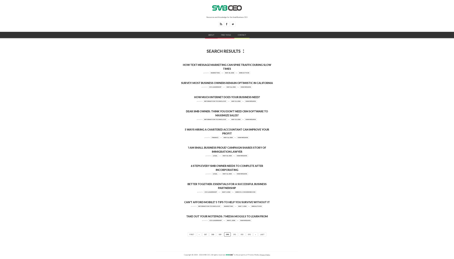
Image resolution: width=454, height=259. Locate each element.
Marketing (215, 73)
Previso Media (253, 255)
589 (220, 234)
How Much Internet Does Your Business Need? (227, 97)
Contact (242, 35)
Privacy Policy (265, 255)
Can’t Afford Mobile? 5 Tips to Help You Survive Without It (227, 202)
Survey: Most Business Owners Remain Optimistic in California (227, 83)
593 (249, 234)
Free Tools (226, 35)
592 (242, 234)
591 (234, 234)
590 (227, 234)
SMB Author (244, 73)
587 (205, 234)
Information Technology (215, 101)
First (192, 234)
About (211, 35)
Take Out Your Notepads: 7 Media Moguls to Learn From (227, 216)
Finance (215, 137)
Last (262, 234)
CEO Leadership (215, 87)
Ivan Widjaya (246, 87)
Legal (215, 156)
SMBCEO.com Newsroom (245, 192)
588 (212, 234)
